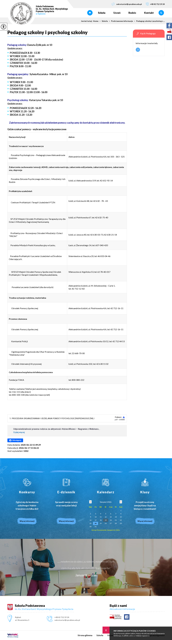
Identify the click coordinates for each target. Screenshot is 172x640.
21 (116, 520)
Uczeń (116, 12)
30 (90, 527)
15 (121, 517)
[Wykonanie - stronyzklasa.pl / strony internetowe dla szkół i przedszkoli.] (12, 636)
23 (90, 523)
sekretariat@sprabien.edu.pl (129, 4)
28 (116, 523)
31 (95, 527)
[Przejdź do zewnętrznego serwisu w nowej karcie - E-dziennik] (66, 482)
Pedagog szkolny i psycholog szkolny (47, 32)
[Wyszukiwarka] (161, 12)
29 (121, 523)
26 (106, 523)
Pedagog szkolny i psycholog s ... (149, 21)
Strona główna (90, 12)
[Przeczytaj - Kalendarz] (105, 482)
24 (95, 523)
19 (106, 520)
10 (95, 517)
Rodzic (132, 12)
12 (106, 517)
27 (111, 523)
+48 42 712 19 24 (157, 4)
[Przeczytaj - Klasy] (145, 482)
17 (95, 520)
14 (116, 517)
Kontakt (149, 12)
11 (101, 517)
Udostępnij (16, 440)
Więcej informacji (138, 50)
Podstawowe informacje (121, 21)
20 (111, 520)
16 (90, 520)
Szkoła (101, 12)
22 (121, 520)
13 (111, 517)
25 (101, 523)
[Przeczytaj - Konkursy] (27, 482)
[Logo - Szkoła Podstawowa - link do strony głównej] (37, 13)
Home (95, 21)
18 (101, 520)
